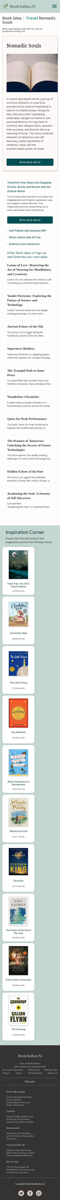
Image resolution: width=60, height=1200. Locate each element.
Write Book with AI (29, 162)
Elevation (18, 880)
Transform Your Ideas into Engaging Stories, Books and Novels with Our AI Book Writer (29, 187)
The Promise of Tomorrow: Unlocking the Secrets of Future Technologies (29, 445)
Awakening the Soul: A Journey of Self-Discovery (29, 496)
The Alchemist (18, 732)
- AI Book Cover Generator (23, 244)
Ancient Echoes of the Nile (25, 326)
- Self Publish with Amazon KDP (26, 230)
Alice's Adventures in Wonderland (19, 783)
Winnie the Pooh (18, 831)
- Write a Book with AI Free (24, 237)
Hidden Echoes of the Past (25, 471)
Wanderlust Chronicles (23, 396)
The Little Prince (18, 682)
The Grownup (18, 1029)
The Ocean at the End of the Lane (19, 931)
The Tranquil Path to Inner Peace (26, 373)
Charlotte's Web (18, 633)
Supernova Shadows (21, 348)
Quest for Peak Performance (27, 418)
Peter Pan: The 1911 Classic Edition (18, 585)
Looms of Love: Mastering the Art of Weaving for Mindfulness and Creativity (29, 269)
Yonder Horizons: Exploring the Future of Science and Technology (29, 300)
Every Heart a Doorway (18, 979)
